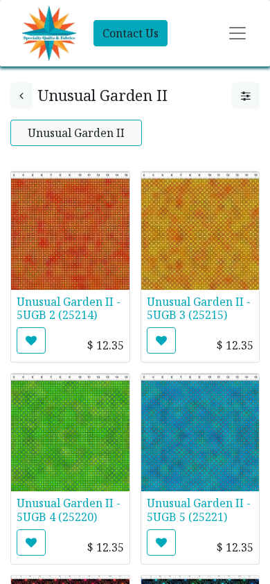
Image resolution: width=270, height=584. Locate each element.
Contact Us (130, 33)
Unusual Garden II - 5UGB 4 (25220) (68, 509)
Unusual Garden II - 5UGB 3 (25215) (199, 308)
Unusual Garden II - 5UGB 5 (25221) (199, 509)
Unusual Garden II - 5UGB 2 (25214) (68, 308)
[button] (31, 340)
